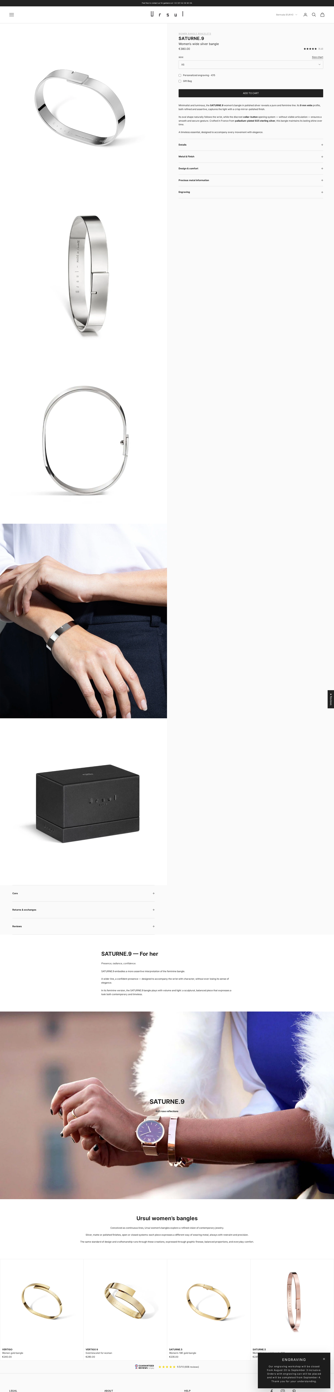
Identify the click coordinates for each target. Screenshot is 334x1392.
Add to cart (251, 93)
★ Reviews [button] (331, 699)
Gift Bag (187, 81)
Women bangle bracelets (195, 33)
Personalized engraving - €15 (199, 75)
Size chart (317, 57)
